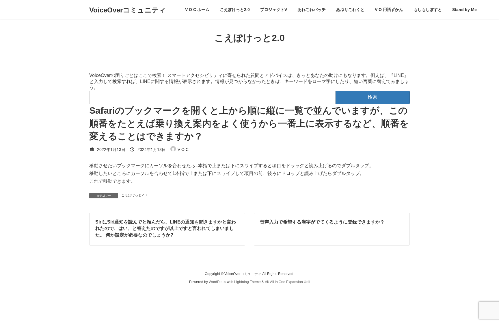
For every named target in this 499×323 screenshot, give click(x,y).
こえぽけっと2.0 (134, 195)
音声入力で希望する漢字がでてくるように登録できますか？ (322, 221)
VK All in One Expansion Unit (287, 282)
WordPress (217, 282)
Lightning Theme (247, 282)
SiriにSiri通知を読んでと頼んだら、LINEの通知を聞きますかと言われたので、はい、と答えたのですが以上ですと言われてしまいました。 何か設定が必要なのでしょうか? (165, 228)
